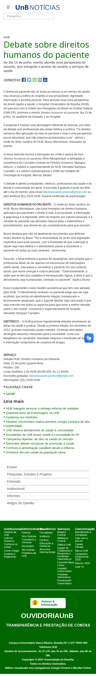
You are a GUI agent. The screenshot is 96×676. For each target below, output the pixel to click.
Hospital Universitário (64, 570)
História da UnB (10, 533)
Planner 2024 (82, 563)
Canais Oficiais (79, 546)
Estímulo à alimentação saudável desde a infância (40, 448)
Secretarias (28, 550)
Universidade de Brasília (58, 659)
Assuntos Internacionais (47, 551)
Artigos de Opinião (20, 503)
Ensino (12, 467)
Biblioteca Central (62, 540)
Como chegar (11, 550)
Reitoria (26, 532)
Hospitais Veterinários (64, 576)
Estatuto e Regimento (10, 555)
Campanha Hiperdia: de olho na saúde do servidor (39, 439)
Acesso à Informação (49, 603)
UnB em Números (9, 540)
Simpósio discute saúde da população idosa (35, 452)
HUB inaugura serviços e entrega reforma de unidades (42, 408)
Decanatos (28, 546)
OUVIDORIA (47, 615)
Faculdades (46, 532)
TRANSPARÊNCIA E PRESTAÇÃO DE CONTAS (48, 625)
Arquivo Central (61, 533)
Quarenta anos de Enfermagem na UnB (33, 413)
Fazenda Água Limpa (65, 564)
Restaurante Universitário (64, 582)
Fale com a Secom (81, 540)
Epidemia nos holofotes (22, 417)
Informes (13, 496)
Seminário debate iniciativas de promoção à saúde (40, 443)
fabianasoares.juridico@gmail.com (65, 192)
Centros (44, 540)
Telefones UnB (48, 647)
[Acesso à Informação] (35, 603)
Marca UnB (81, 550)
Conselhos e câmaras (29, 541)
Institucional (15, 489)
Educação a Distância (46, 545)
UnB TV (79, 567)
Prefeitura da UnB (29, 554)
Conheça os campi (11, 546)
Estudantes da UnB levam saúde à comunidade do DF (42, 435)
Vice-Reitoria (29, 536)
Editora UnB (64, 544)
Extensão (14, 482)
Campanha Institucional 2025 (81, 557)
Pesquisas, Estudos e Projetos (29, 474)
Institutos (45, 536)
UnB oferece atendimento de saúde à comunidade (39, 430)
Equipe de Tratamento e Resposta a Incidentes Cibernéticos (64, 554)
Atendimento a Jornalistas (83, 533)
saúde (10, 394)
